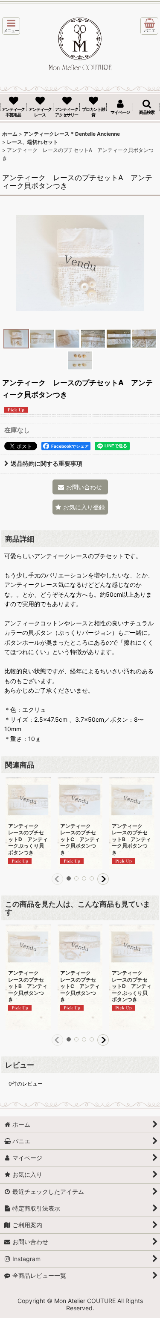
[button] (11, 26)
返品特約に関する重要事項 (46, 463)
